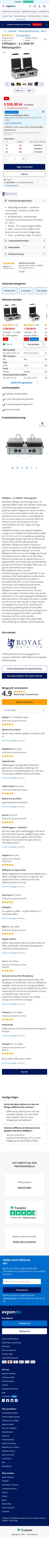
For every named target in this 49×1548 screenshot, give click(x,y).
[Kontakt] (34, 6)
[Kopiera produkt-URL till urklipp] (45, 39)
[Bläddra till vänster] (2, 24)
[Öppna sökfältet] (30, 6)
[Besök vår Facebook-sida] (7, 1401)
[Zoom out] (22, 467)
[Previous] (7, 84)
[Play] (12, 467)
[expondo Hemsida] (5, 31)
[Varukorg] (44, 6)
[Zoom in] (17, 467)
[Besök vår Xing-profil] (16, 1401)
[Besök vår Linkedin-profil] (11, 1401)
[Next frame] (36, 467)
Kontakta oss (24, 1323)
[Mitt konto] (39, 6)
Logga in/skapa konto (13, 123)
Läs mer (22, 271)
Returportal (24, 1331)
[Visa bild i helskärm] (46, 79)
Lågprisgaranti (12, 185)
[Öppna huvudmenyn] (3, 6)
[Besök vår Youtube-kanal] (3, 1401)
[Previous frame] (31, 467)
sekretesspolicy (10, 1298)
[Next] (41, 84)
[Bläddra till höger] (47, 24)
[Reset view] (26, 467)
